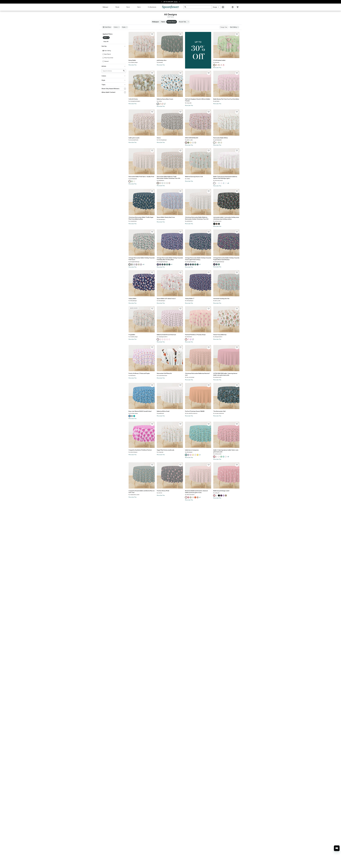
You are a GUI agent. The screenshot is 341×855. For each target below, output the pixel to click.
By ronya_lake (188, 103)
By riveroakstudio (133, 221)
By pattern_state (189, 140)
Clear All (105, 41)
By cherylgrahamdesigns (134, 101)
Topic (114, 85)
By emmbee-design (133, 413)
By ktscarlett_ (160, 62)
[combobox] (216, 7)
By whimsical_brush (218, 180)
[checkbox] (125, 88)
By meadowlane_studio (134, 494)
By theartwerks (188, 336)
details (176, 1)
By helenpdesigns (161, 219)
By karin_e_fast (216, 300)
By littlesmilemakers (189, 494)
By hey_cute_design (189, 377)
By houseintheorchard (162, 375)
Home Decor (171, 22)
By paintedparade (217, 140)
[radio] (103, 50)
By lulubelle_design (133, 62)
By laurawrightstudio (133, 140)
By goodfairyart (160, 413)
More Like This (132, 65)
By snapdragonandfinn (162, 336)
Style (114, 80)
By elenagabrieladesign (134, 261)
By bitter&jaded (188, 452)
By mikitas (159, 101)
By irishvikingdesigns (162, 140)
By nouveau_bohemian (218, 413)
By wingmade (160, 452)
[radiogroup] (114, 56)
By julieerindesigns (133, 452)
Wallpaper (105, 7)
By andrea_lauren (217, 221)
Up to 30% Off (168, 2)
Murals (117, 7)
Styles (125, 27)
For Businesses (152, 7)
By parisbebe (216, 101)
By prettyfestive (160, 180)
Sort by (114, 46)
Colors (117, 27)
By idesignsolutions (217, 336)
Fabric (139, 7)
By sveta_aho (216, 492)
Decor (128, 7)
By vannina (159, 492)
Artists (114, 66)
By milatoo (187, 178)
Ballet (106, 38)
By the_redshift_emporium (191, 413)
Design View (223, 27)
